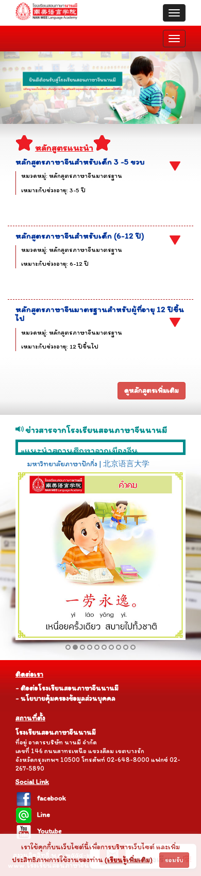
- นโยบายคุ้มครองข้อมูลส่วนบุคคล (65, 698)
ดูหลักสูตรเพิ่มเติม (151, 390)
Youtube (49, 831)
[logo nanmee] (46, 13)
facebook (51, 798)
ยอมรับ (174, 860)
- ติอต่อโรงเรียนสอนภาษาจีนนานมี (67, 688)
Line (43, 814)
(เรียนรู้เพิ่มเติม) (129, 859)
